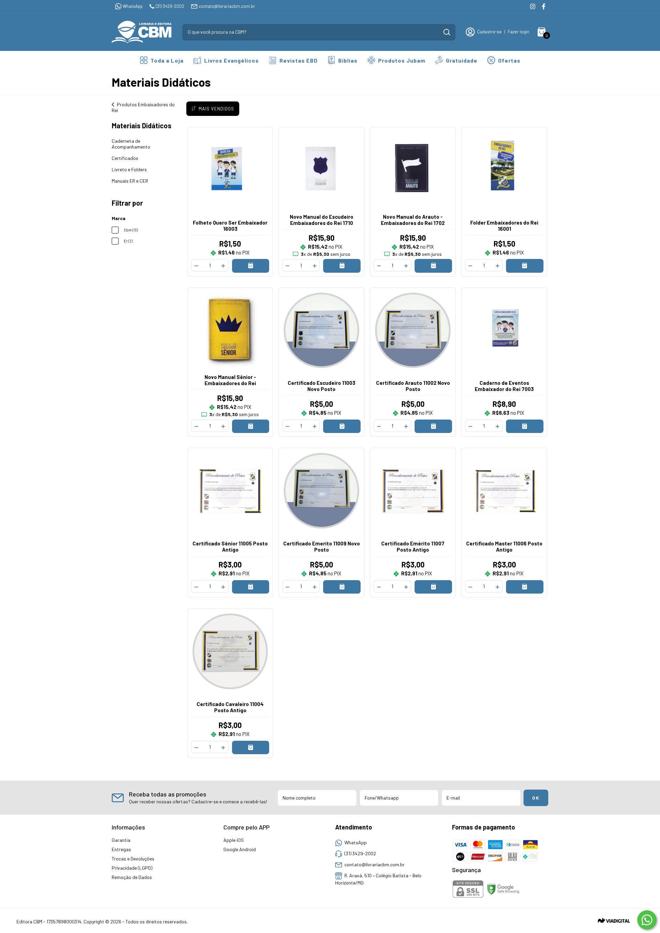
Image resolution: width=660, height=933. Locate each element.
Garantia (121, 840)
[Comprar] (251, 265)
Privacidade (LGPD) (132, 868)
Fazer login (518, 31)
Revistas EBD (298, 60)
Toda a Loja (167, 60)
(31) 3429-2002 (170, 6)
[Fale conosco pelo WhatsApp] (647, 920)
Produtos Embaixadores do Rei (143, 107)
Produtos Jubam (401, 60)
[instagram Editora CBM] (532, 6)
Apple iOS (233, 840)
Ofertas (509, 60)
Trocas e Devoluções (133, 858)
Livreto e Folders (129, 169)
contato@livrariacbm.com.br (227, 6)
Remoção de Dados (132, 877)
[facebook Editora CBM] (543, 6)
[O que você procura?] (447, 32)
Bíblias (348, 60)
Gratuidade (461, 60)
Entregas (121, 849)
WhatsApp (133, 6)
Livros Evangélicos (231, 60)
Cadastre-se (489, 31)
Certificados (125, 158)
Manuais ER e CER (130, 181)
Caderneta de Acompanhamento (131, 144)
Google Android (239, 849)
